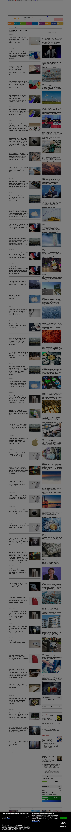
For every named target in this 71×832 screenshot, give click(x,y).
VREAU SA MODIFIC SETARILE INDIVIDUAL (63, 822)
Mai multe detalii (7, 818)
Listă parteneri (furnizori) (36, 821)
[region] (35, 822)
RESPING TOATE (63, 826)
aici (10, 825)
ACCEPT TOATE (63, 818)
